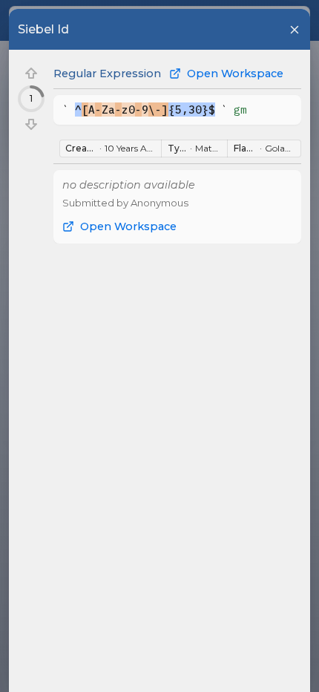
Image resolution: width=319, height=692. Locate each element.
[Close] (294, 30)
